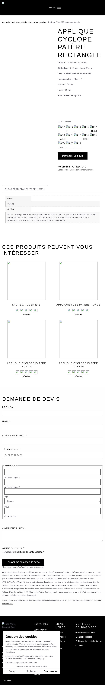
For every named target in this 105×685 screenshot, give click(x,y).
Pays (6, 507)
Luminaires (15, 22)
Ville (6, 497)
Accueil (5, 22)
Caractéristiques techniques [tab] (25, 189)
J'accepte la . (24, 552)
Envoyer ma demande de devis (23, 562)
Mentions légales (83, 637)
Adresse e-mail (14, 435)
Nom (6, 421)
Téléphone (11, 449)
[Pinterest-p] (18, 674)
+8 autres (26, 314)
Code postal (10, 516)
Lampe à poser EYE (26, 305)
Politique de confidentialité (88, 641)
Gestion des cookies (85, 632)
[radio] (61, 128)
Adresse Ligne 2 (12, 487)
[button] (59, 7)
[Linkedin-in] (13, 674)
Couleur (64, 122)
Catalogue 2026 (60, 642)
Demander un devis (72, 155)
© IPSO (79, 645)
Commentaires (14, 528)
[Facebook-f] (3, 674)
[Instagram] (8, 674)
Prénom (9, 407)
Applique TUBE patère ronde (78, 305)
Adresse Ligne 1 (12, 477)
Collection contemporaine (34, 22)
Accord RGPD (13, 548)
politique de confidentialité (29, 552)
